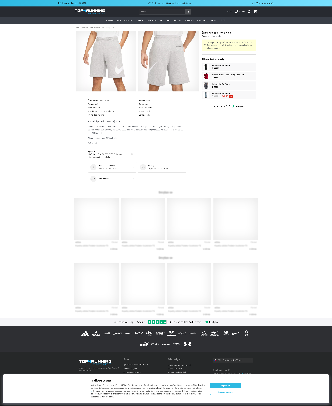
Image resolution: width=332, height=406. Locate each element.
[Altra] (106, 333)
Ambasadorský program (132, 372)
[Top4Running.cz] (99, 362)
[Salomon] (166, 344)
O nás (229, 11)
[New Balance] (225, 333)
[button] (183, 12)
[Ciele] (149, 333)
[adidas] (85, 333)
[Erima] (171, 333)
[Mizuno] (214, 333)
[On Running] (246, 333)
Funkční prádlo (108, 27)
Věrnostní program (130, 368)
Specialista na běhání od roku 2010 (135, 365)
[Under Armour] (187, 344)
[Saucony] (176, 344)
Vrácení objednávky (175, 369)
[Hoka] (182, 333)
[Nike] (236, 333)
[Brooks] (128, 333)
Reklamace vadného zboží (177, 372)
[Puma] (144, 344)
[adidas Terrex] (96, 333)
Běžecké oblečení (82, 27)
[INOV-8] (193, 333)
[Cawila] (139, 333)
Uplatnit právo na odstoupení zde (179, 365)
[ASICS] (117, 333)
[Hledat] (188, 12)
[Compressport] (160, 333)
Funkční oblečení (95, 27)
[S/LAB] (155, 344)
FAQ (242, 373)
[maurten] (203, 333)
